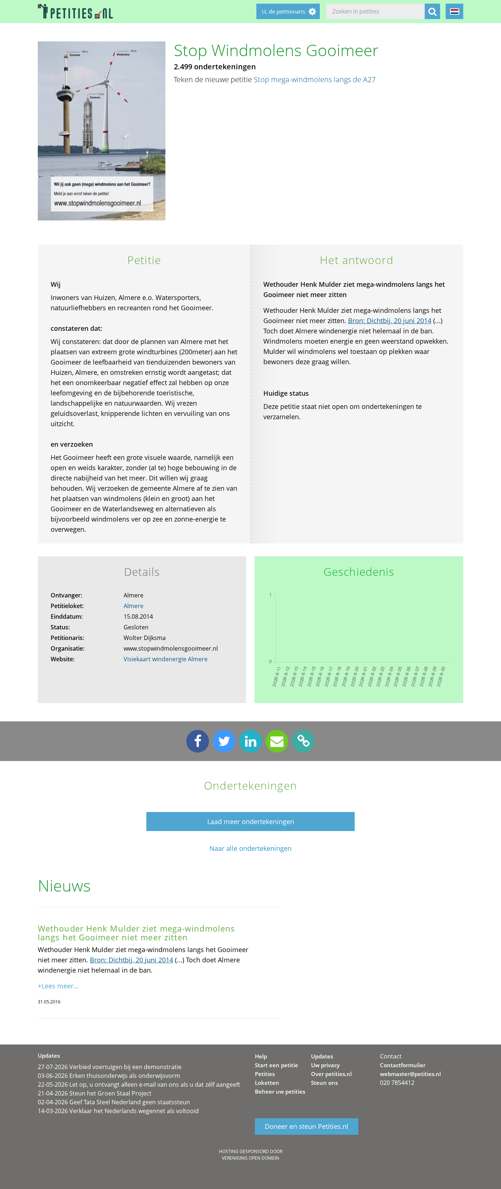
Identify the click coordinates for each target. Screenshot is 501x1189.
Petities (265, 1074)
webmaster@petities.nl (410, 1074)
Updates (322, 1056)
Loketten (267, 1082)
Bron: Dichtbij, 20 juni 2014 (389, 320)
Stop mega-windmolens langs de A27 (315, 79)
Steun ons (324, 1082)
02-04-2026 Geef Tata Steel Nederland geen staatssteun (114, 1102)
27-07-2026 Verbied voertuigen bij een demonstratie (110, 1067)
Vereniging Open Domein (250, 1158)
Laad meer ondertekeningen (250, 821)
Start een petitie (276, 1065)
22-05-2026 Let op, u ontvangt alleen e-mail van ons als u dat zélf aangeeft (139, 1084)
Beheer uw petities (280, 1091)
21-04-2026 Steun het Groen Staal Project (94, 1093)
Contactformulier (402, 1065)
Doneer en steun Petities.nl (306, 1126)
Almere (133, 606)
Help (261, 1056)
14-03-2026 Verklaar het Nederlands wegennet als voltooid (118, 1111)
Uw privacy (325, 1065)
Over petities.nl (331, 1074)
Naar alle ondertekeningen (250, 848)
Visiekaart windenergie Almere (166, 659)
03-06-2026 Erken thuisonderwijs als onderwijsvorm (109, 1076)
